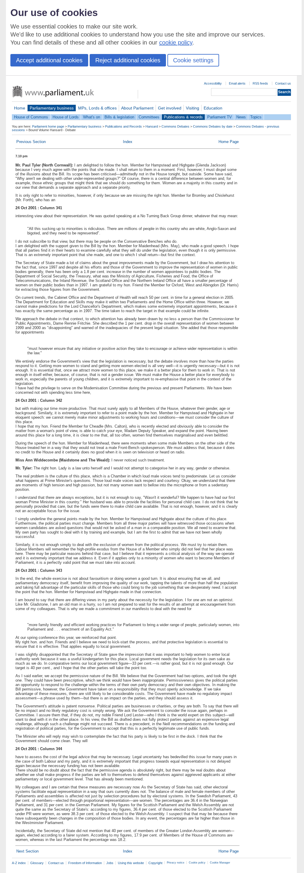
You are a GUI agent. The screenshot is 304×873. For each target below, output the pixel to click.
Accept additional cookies (49, 60)
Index (127, 141)
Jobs (109, 863)
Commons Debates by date (212, 126)
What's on (91, 117)
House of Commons (31, 117)
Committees (149, 117)
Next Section (27, 851)
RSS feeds (260, 83)
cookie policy (175, 42)
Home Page (228, 141)
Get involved (169, 108)
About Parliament (137, 108)
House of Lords (66, 117)
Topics (256, 117)
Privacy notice (175, 862)
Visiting (192, 108)
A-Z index (19, 863)
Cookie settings (193, 60)
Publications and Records (123, 126)
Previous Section (31, 141)
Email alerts (237, 83)
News (241, 117)
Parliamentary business (52, 108)
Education (213, 108)
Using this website (131, 863)
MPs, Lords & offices (97, 108)
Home (19, 108)
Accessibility (213, 83)
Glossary (37, 863)
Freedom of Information (85, 863)
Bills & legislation (119, 117)
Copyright (155, 863)
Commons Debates (175, 126)
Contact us (283, 83)
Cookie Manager (220, 862)
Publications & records (183, 117)
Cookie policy (197, 862)
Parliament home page (48, 126)
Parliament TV (219, 117)
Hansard (151, 126)
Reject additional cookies (127, 60)
